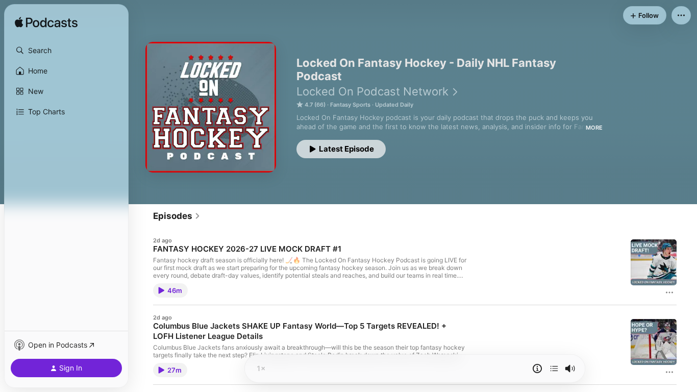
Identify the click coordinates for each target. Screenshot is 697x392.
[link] (177, 216)
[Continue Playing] (554, 368)
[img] (46, 23)
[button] (66, 50)
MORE (594, 127)
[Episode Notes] (537, 368)
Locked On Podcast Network (372, 91)
